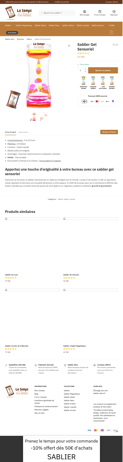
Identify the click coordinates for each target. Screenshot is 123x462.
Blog (36, 394)
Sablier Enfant (70, 404)
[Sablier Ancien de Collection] (32, 316)
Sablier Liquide (69, 199)
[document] (61, 449)
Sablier (29, 39)
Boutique (20, 39)
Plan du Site (39, 413)
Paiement (114, 15)
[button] (83, 53)
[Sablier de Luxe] (32, 244)
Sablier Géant (69, 397)
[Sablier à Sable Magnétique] (90, 316)
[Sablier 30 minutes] (90, 244)
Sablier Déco (69, 400)
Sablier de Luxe (11, 275)
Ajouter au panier (103, 70)
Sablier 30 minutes (71, 275)
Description (23, 132)
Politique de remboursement (46, 406)
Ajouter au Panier (109, 132)
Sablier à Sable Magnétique (74, 346)
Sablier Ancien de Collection (16, 346)
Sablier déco (9, 39)
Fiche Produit (10, 132)
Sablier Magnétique (72, 394)
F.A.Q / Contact (99, 15)
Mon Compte (84, 15)
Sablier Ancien (70, 410)
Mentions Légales (41, 410)
